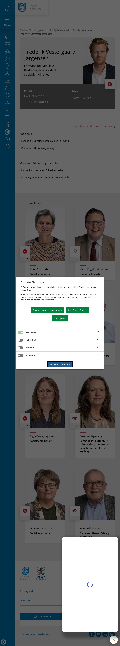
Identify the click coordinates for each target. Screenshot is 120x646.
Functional (31, 340)
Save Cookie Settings (77, 310)
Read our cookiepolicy (60, 364)
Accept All (60, 318)
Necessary (31, 332)
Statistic (30, 347)
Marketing (31, 355)
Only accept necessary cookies (47, 310)
